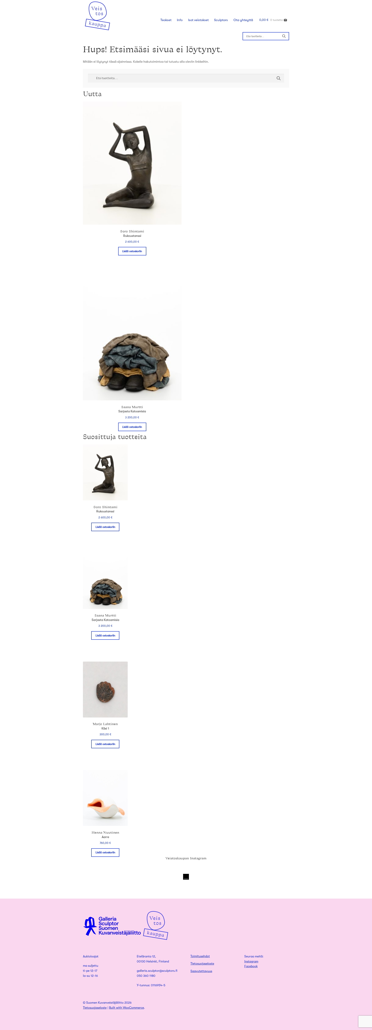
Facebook (251, 966)
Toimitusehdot (200, 956)
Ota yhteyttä (243, 20)
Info (180, 20)
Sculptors (221, 20)
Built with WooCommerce (126, 1007)
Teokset (165, 20)
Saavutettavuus (201, 971)
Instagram (251, 961)
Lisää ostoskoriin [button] (132, 251)
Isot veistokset (198, 20)
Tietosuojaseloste (202, 963)
